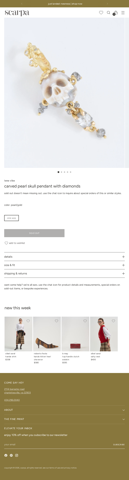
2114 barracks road (14, 389)
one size (11, 218)
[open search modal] (108, 12)
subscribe (119, 444)
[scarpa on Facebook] (6, 456)
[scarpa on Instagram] (17, 456)
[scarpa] (16, 12)
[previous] (22, 3)
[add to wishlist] (28, 321)
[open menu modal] (123, 12)
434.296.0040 (12, 400)
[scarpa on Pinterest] (12, 456)
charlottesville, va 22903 (17, 392)
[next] (107, 3)
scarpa (23, 468)
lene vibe (9, 180)
